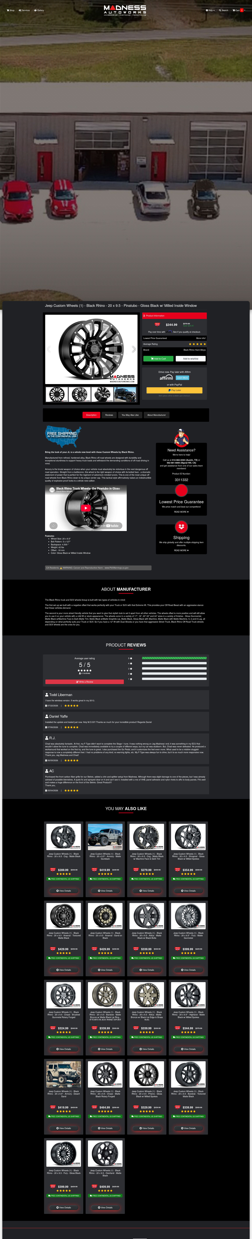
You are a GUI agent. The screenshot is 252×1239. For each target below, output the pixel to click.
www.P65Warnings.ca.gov (116, 567)
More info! (201, 338)
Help (210, 10)
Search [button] (224, 10)
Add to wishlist (190, 358)
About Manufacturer (156, 414)
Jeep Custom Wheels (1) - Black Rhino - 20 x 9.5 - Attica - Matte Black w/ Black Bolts (147, 935)
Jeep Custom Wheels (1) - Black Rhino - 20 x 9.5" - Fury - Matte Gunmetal (188, 935)
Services (25, 10)
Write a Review (86, 681)
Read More (180, 511)
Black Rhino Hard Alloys (195, 349)
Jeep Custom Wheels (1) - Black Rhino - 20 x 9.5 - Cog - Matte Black (63, 855)
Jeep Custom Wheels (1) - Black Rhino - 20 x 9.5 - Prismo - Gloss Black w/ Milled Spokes (147, 1094)
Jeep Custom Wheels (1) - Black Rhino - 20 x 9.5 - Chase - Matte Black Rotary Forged (105, 1094)
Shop (11, 10)
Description (91, 414)
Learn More (182, 377)
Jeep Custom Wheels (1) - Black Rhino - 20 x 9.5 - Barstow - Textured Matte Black (188, 1094)
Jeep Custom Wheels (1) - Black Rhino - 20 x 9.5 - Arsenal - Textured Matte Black (64, 935)
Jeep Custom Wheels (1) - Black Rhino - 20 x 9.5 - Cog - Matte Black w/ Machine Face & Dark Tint (146, 856)
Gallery (40, 10)
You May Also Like (130, 414)
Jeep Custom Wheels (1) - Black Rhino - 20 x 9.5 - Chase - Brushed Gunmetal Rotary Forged (64, 1014)
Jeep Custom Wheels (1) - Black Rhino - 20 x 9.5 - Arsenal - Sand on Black (105, 935)
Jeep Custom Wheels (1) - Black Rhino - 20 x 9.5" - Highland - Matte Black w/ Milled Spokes (188, 1014)
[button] (134, 349)
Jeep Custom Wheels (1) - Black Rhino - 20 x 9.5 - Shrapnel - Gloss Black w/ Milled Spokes (188, 856)
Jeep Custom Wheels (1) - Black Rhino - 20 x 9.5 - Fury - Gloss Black (63, 1171)
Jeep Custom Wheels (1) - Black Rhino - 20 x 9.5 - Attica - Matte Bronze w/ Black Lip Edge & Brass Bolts (147, 1015)
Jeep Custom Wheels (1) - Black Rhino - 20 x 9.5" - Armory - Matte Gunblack (105, 856)
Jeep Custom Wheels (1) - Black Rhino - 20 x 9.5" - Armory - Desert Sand (64, 1094)
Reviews (109, 414)
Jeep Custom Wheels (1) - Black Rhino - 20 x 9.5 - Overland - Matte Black (105, 1173)
